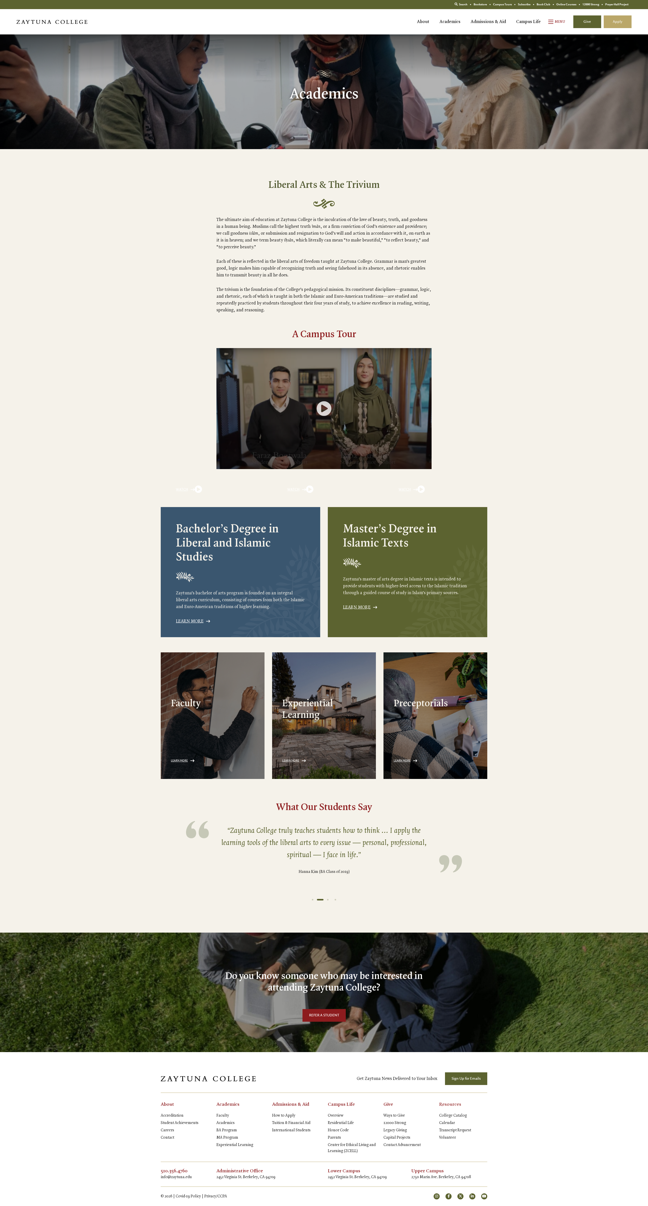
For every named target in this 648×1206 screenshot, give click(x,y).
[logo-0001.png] (208, 1078)
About (423, 21)
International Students (291, 1130)
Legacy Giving (395, 1130)
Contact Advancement (402, 1145)
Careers (167, 1130)
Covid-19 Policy (188, 1196)
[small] (437, 1196)
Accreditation (172, 1116)
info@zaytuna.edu (176, 1177)
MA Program (227, 1138)
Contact (167, 1138)
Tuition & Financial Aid (291, 1123)
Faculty (222, 1116)
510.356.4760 (174, 1171)
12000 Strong (394, 1123)
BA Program (226, 1130)
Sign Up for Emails (466, 1079)
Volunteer (447, 1138)
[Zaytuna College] (51, 21)
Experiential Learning (234, 1145)
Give (587, 22)
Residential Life (341, 1123)
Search (463, 4)
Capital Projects (396, 1138)
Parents (334, 1138)
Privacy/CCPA (215, 1196)
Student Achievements (179, 1123)
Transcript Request (455, 1130)
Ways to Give (394, 1116)
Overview (335, 1116)
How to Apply (283, 1116)
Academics (449, 21)
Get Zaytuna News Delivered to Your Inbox (397, 1078)
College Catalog (453, 1116)
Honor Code (338, 1130)
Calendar (447, 1123)
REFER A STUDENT (324, 1015)
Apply (617, 22)
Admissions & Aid (488, 21)
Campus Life (528, 21)
